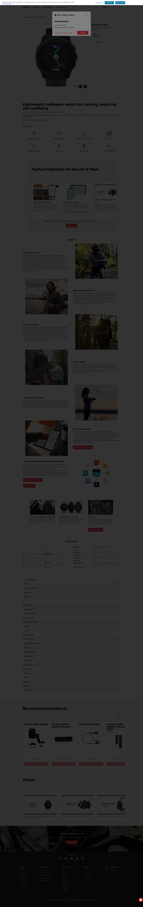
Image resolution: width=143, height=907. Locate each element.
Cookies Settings (98, 2)
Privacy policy (8, 3)
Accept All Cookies (120, 2)
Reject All (109, 2)
